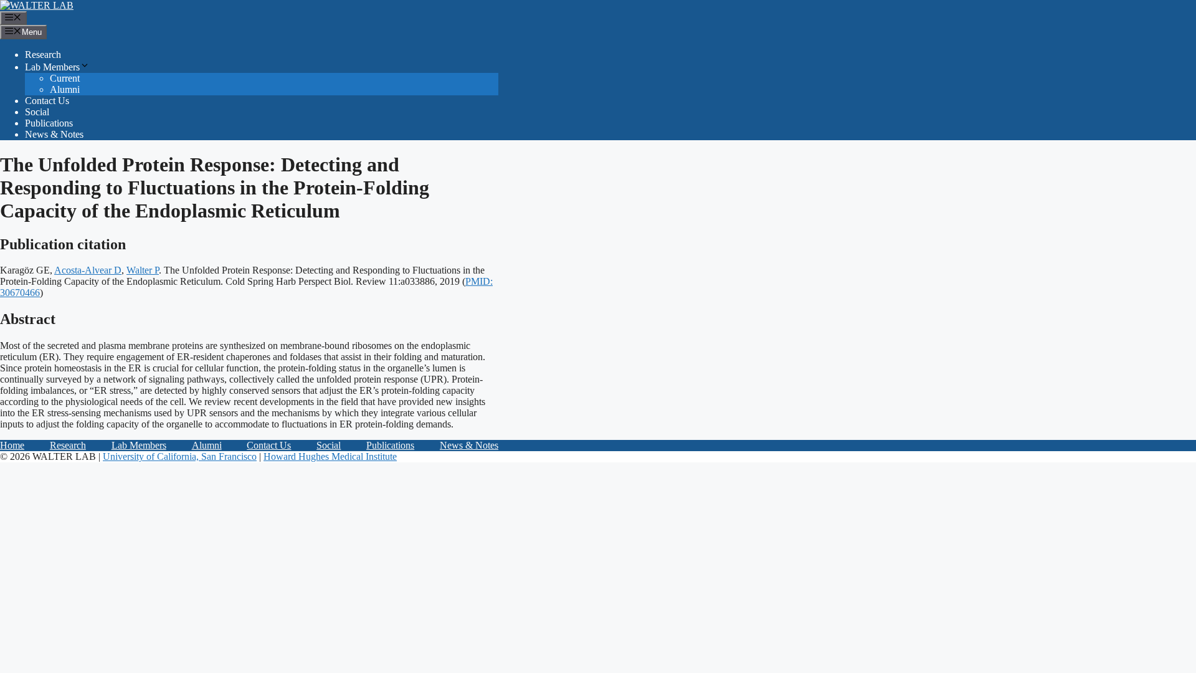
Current (65, 78)
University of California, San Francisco (180, 456)
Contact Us (47, 100)
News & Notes (54, 134)
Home (12, 445)
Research (43, 54)
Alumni (65, 89)
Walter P (142, 270)
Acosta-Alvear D (87, 270)
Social (37, 112)
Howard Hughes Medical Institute (330, 456)
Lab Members (52, 67)
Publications (49, 123)
